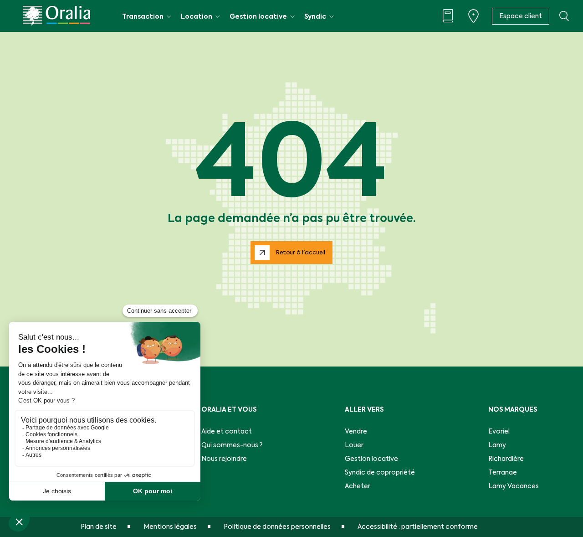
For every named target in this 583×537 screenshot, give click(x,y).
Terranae (502, 473)
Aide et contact (226, 432)
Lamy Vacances (513, 486)
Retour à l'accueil (300, 253)
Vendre (356, 432)
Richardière (506, 459)
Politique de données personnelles (277, 527)
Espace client (520, 16)
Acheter (357, 486)
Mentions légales (170, 527)
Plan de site (99, 527)
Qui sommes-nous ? (231, 445)
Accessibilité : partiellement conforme (418, 527)
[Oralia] (56, 16)
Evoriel (499, 432)
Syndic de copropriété (380, 473)
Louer (354, 445)
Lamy (497, 445)
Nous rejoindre (224, 459)
